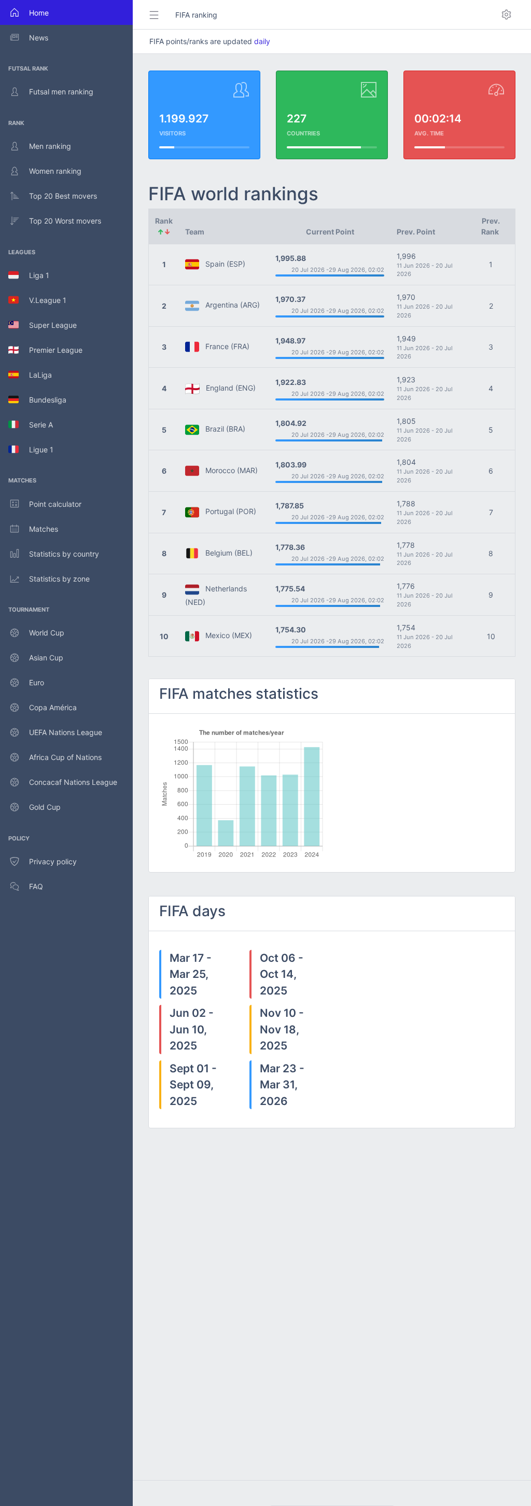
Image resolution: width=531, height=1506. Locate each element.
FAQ (36, 886)
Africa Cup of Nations (65, 757)
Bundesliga (42, 399)
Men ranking (50, 146)
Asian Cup (46, 657)
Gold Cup (45, 807)
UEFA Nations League (65, 732)
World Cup (46, 632)
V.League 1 (42, 300)
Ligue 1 (36, 449)
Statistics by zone (59, 578)
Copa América (53, 707)
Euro (36, 682)
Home (39, 12)
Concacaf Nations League (73, 782)
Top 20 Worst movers (65, 220)
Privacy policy (53, 861)
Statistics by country (64, 553)
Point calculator (55, 504)
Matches (43, 528)
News (38, 37)
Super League (48, 325)
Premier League (50, 350)
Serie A (36, 424)
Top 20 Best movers (63, 195)
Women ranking (55, 171)
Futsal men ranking (61, 91)
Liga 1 (34, 275)
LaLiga (35, 374)
